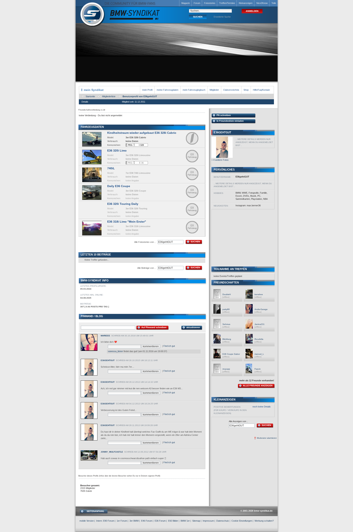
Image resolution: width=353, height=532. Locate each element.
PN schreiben (224, 115)
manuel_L (259, 354)
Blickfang (226, 339)
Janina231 (260, 324)
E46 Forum (146, 521)
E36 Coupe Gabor (231, 354)
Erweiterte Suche (222, 17)
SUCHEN (195, 241)
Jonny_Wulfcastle (112, 452)
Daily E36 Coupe (118, 186)
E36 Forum (160, 521)
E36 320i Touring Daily (122, 203)
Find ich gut (169, 346)
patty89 (226, 309)
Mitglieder (214, 90)
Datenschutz (222, 521)
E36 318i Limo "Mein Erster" (126, 221)
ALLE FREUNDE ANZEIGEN (258, 385)
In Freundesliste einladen (230, 121)
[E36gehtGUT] (222, 157)
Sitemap (196, 521)
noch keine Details (261, 406)
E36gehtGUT (108, 360)
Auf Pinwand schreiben (153, 327)
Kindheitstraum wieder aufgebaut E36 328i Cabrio (141, 132)
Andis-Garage (261, 309)
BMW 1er (185, 521)
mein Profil (147, 90)
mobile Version (86, 521)
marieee (105, 336)
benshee (259, 294)
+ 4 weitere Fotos (220, 160)
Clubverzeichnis (231, 90)
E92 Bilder (173, 521)
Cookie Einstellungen (241, 521)
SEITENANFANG (95, 511)
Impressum (208, 521)
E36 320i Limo (117, 150)
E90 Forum (108, 521)
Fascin (258, 369)
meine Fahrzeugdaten (167, 90)
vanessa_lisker (115, 351)
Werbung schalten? (264, 521)
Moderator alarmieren (267, 438)
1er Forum (122, 521)
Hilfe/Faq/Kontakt (261, 90)
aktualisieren (193, 327)
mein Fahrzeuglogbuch (194, 90)
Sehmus (226, 324)
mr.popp (226, 369)
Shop (246, 90)
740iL (111, 168)
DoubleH (226, 294)
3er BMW (134, 521)
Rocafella (259, 339)
